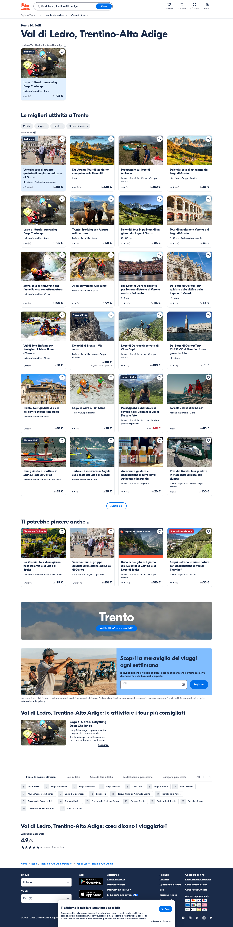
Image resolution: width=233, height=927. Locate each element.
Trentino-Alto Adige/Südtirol (56, 863)
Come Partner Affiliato (196, 889)
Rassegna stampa (168, 895)
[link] (43, 74)
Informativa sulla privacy (33, 701)
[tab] (41, 777)
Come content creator (196, 884)
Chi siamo (164, 879)
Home (24, 863)
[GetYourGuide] (25, 6)
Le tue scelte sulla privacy (120, 895)
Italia (34, 863)
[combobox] (65, 6)
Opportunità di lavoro (170, 884)
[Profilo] (207, 4)
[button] (43, 74)
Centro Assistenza (116, 879)
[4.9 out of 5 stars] (30, 847)
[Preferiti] (169, 4)
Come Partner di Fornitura (198, 879)
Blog (162, 889)
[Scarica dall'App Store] (91, 894)
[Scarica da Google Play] (91, 882)
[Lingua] (194, 4)
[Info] (65, 45)
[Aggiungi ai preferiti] (62, 52)
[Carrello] (181, 4)
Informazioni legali (116, 884)
